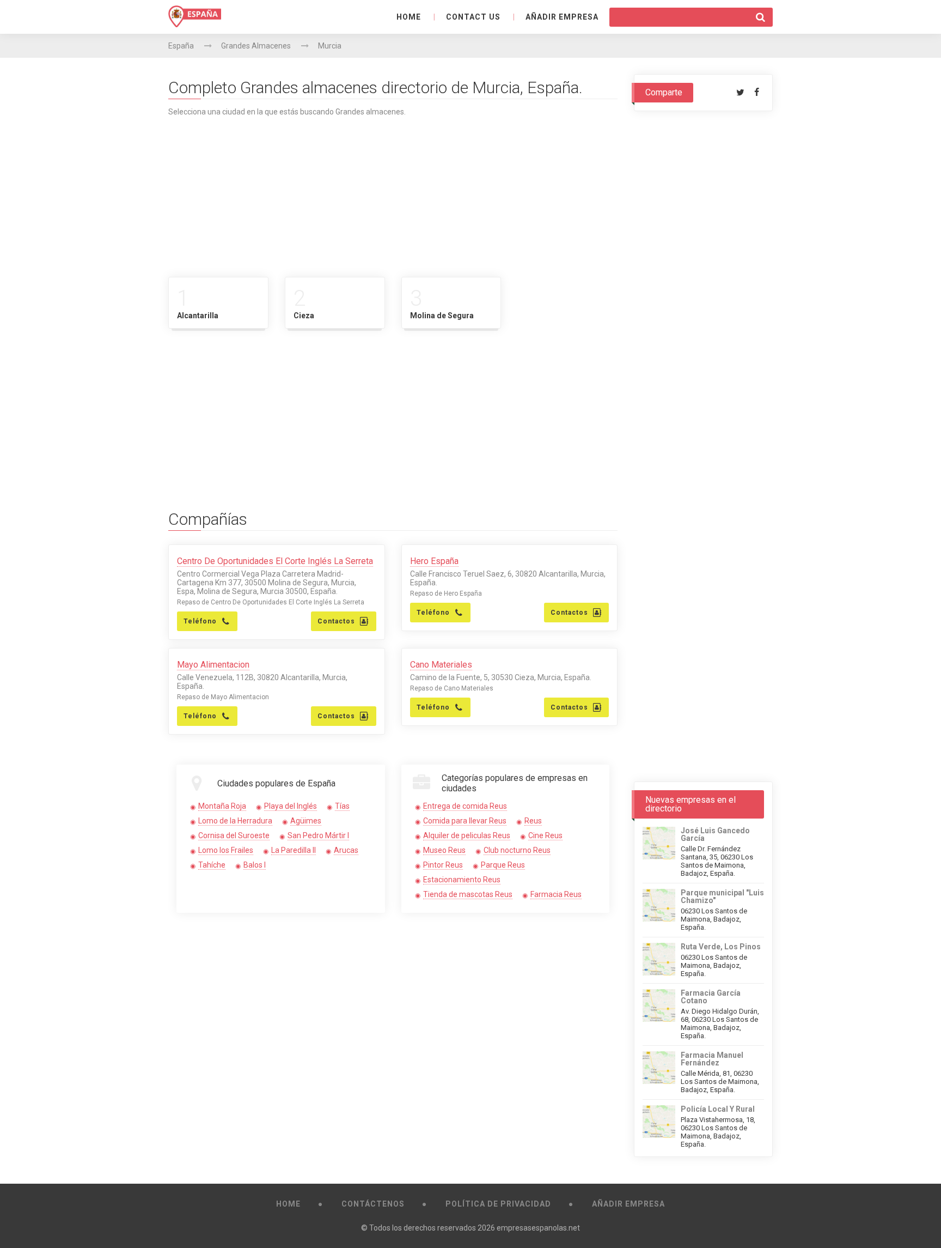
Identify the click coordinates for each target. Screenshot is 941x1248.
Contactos (336, 621)
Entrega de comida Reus (465, 806)
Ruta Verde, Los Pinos (721, 946)
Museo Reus (444, 850)
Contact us (473, 17)
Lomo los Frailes (225, 850)
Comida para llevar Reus (464, 820)
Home (408, 17)
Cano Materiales (441, 664)
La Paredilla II (293, 850)
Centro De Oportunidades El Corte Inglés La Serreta (275, 561)
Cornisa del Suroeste (234, 835)
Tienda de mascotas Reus (467, 894)
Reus (533, 820)
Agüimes (305, 820)
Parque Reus (503, 865)
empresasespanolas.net (538, 1227)
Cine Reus (545, 835)
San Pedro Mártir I (318, 835)
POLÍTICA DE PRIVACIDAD (498, 1203)
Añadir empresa (562, 17)
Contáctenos (373, 1203)
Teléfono (200, 621)
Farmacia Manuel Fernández (712, 1059)
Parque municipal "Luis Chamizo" (722, 896)
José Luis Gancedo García (715, 834)
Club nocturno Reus (517, 850)
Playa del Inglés (290, 806)
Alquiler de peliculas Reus (466, 835)
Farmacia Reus (556, 894)
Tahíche (211, 865)
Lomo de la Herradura (235, 820)
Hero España (434, 561)
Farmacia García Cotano (711, 996)
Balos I (254, 865)
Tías (342, 806)
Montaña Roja (222, 806)
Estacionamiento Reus (461, 879)
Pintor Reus (443, 865)
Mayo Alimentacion (213, 664)
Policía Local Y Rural (718, 1109)
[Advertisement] (393, 192)
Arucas (346, 850)
